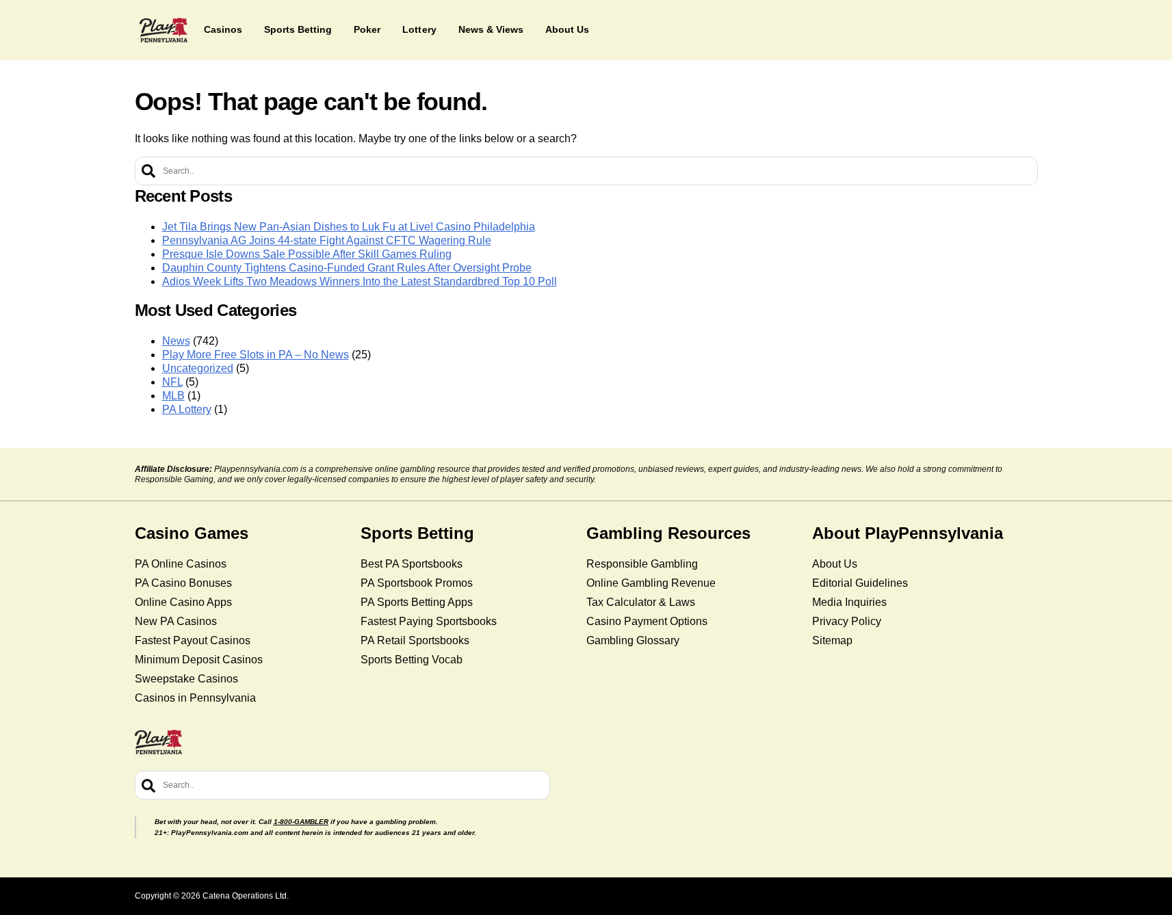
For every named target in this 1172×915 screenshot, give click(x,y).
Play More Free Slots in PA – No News (255, 354)
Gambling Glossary (632, 640)
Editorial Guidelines (860, 583)
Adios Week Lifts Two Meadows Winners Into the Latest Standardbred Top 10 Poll (359, 281)
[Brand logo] (163, 30)
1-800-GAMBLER (301, 821)
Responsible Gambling (642, 564)
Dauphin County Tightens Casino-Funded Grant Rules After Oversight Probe (347, 268)
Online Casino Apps (183, 602)
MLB (173, 395)
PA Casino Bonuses (183, 583)
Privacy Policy (846, 621)
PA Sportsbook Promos (417, 583)
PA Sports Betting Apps (417, 602)
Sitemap (832, 640)
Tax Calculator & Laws (640, 602)
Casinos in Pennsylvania (195, 698)
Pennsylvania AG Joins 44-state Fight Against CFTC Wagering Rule (326, 240)
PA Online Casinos (180, 564)
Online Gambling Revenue (651, 583)
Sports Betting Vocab (412, 659)
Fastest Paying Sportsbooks (429, 621)
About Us (834, 564)
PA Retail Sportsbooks (415, 640)
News (176, 341)
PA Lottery (186, 409)
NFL (172, 382)
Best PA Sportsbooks (412, 564)
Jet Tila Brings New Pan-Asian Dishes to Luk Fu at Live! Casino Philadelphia (348, 227)
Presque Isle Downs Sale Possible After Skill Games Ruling (307, 254)
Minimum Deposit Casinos (199, 659)
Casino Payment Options (646, 621)
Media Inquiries (849, 602)
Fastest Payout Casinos (192, 640)
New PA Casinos (176, 621)
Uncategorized (197, 368)
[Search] (148, 171)
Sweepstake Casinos (186, 679)
